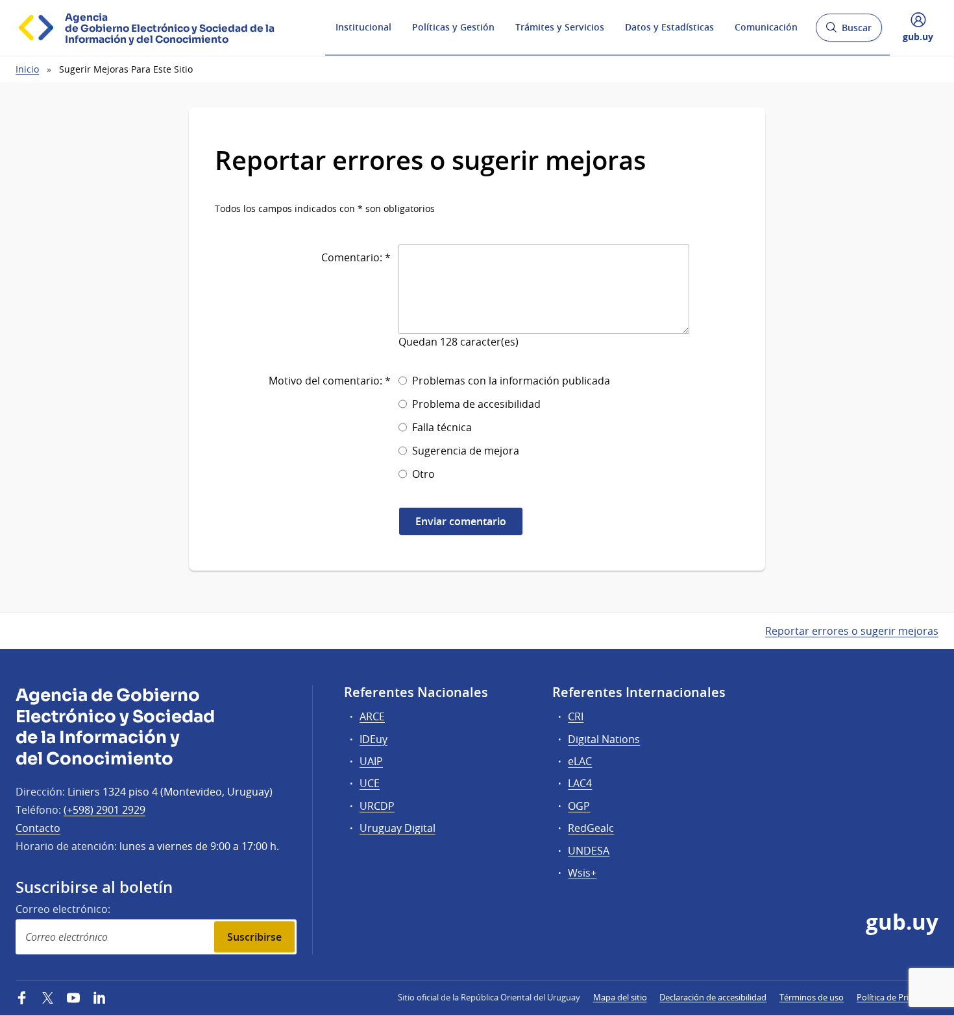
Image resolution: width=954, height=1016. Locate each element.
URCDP (377, 806)
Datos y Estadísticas (669, 27)
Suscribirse (254, 937)
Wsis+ (582, 873)
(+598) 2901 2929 (104, 810)
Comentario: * (356, 257)
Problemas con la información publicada (511, 380)
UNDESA (588, 851)
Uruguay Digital (397, 828)
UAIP (371, 761)
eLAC (580, 761)
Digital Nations (604, 739)
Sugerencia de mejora (465, 450)
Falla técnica (442, 427)
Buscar (849, 31)
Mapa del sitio (620, 997)
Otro (423, 474)
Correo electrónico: (63, 909)
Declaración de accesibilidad (712, 997)
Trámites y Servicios (559, 27)
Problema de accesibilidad (476, 404)
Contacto (38, 828)
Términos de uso (811, 997)
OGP (579, 806)
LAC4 (580, 783)
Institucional (363, 27)
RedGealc (591, 828)
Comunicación (766, 27)
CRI (575, 716)
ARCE (372, 716)
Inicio (27, 69)
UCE (370, 783)
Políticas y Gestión (453, 27)
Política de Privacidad (897, 997)
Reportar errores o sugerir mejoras (851, 631)
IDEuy (373, 739)
